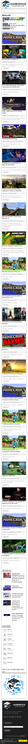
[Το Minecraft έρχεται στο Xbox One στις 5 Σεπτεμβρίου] (23, 541)
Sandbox (10, 23)
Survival (14, 23)
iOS (15, 18)
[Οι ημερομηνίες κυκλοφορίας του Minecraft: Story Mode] (23, 151)
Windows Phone (12, 19)
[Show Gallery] (21, 541)
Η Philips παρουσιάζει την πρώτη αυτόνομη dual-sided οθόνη (17, 595)
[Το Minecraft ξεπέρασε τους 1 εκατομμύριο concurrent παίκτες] (23, 438)
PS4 (8, 19)
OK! (23, 740)
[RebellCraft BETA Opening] (23, 127)
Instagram (9, 643)
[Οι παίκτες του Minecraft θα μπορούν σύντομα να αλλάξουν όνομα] (23, 386)
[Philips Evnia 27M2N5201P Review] (9, 587)
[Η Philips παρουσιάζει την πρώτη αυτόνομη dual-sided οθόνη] (9, 594)
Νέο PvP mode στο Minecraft (10, 59)
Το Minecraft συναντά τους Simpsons (12, 373)
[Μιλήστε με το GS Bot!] (14, 684)
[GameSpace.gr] (14, 705)
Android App (19, 738)
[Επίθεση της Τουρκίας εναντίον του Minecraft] (23, 336)
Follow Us (9, 634)
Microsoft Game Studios (16, 25)
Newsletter (10, 662)
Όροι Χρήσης (7, 738)
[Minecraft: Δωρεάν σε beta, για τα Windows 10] (23, 204)
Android (12, 18)
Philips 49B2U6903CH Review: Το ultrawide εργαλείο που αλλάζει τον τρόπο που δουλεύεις (17, 617)
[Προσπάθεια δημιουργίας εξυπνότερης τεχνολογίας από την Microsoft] (23, 73)
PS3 (5, 19)
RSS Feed (9, 657)
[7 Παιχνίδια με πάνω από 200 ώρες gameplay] (23, 310)
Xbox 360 (18, 19)
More (5, 742)
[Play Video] (21, 127)
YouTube (9, 639)
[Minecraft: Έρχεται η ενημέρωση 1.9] (23, 234)
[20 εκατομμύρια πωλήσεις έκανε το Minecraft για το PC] (23, 284)
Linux (18, 18)
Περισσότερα (5, 68)
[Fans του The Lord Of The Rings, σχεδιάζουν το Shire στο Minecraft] (23, 177)
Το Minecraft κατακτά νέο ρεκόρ (11, 424)
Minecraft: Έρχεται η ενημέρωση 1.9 (12, 245)
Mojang (22, 25)
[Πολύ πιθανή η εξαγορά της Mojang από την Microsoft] (23, 515)
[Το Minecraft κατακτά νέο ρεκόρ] (23, 412)
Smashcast (10, 653)
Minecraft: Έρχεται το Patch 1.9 (11, 271)
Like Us (9, 629)
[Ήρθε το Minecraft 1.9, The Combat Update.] (23, 99)
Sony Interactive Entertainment (9, 26)
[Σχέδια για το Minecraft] (23, 464)
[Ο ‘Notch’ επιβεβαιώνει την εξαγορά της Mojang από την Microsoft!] (23, 489)
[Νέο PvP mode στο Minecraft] (23, 47)
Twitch (9, 648)
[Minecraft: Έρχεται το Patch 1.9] (23, 259)
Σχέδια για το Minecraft (8, 475)
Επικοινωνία (13, 738)
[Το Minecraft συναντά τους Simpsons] (23, 362)
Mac (20, 18)
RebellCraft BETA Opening (9, 138)
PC (22, 18)
